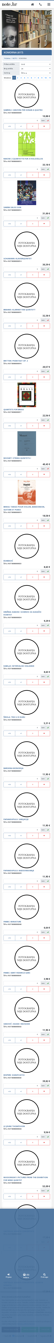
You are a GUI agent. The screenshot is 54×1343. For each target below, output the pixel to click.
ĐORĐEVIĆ (8, 560)
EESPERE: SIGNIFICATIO (14, 1075)
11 (50, 78)
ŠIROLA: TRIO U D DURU (14, 717)
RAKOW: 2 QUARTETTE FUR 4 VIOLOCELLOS (23, 158)
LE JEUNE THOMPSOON (14, 1126)
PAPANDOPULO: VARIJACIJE (16, 819)
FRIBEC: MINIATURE (12, 921)
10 (45, 78)
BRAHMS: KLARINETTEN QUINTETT (19, 309)
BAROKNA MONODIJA (13, 768)
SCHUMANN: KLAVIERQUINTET (18, 258)
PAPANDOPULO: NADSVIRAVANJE (19, 870)
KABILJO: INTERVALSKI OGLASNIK (19, 666)
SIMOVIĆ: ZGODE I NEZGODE (17, 1024)
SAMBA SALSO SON (12, 207)
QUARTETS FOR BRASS (14, 409)
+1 (21, 126)
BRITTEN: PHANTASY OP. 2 (16, 360)
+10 (9, 126)
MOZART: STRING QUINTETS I (17, 458)
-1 (32, 126)
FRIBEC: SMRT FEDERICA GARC (17, 972)
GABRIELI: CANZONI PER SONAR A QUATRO (23, 110)
